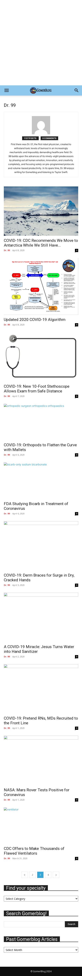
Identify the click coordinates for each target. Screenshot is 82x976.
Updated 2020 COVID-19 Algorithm (34, 319)
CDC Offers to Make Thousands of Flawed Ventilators (34, 851)
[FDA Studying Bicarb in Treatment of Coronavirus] (41, 480)
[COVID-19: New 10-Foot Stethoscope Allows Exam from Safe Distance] (41, 357)
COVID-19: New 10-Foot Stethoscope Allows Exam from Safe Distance (36, 388)
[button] (6, 90)
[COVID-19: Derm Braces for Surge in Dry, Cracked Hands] (41, 546)
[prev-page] (24, 875)
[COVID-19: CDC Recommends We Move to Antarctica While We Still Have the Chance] (41, 211)
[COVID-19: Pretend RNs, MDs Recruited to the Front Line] (41, 689)
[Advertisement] (41, 42)
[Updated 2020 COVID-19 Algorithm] (41, 286)
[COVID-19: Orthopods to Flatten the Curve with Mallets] (41, 422)
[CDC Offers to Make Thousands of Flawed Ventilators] (41, 825)
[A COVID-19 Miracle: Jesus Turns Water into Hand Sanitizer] (41, 617)
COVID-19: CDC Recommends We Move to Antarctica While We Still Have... (41, 243)
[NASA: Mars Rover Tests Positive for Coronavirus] (41, 760)
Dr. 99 (7, 250)
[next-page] (56, 875)
